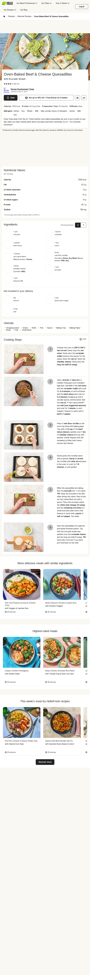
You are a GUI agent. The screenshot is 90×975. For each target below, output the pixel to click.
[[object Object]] (77, 97)
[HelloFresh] (7, 3)
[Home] (4, 16)
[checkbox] (5, 84)
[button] (45, 224)
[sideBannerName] (45, 149)
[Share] (83, 97)
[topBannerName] (45, 26)
